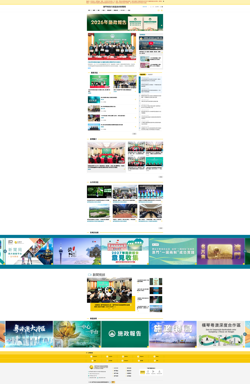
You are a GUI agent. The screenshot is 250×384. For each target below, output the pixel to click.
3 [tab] (121, 266)
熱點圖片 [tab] (150, 74)
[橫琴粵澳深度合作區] (221, 334)
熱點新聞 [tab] (142, 74)
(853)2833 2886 (93, 377)
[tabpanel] (125, 251)
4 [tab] (123, 266)
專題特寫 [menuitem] (116, 10)
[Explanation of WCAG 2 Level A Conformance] (112, 382)
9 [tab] (129, 266)
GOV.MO (116, 368)
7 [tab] (127, 266)
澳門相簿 (116, 375)
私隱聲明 (129, 373)
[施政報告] (125, 334)
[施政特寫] (173, 334)
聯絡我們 (129, 370)
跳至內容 (145, 6)
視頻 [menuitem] (103, 10)
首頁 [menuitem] (89, 10)
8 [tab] (128, 266)
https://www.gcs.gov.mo (94, 373)
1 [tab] (119, 266)
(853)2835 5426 (102, 377)
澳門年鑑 (116, 373)
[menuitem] (94, 10)
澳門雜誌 (116, 370)
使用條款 (129, 375)
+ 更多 (134, 133)
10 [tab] (131, 266)
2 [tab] (120, 266)
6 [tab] (125, 266)
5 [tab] (124, 266)
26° (158, 6)
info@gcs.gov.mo (93, 375)
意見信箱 (129, 368)
